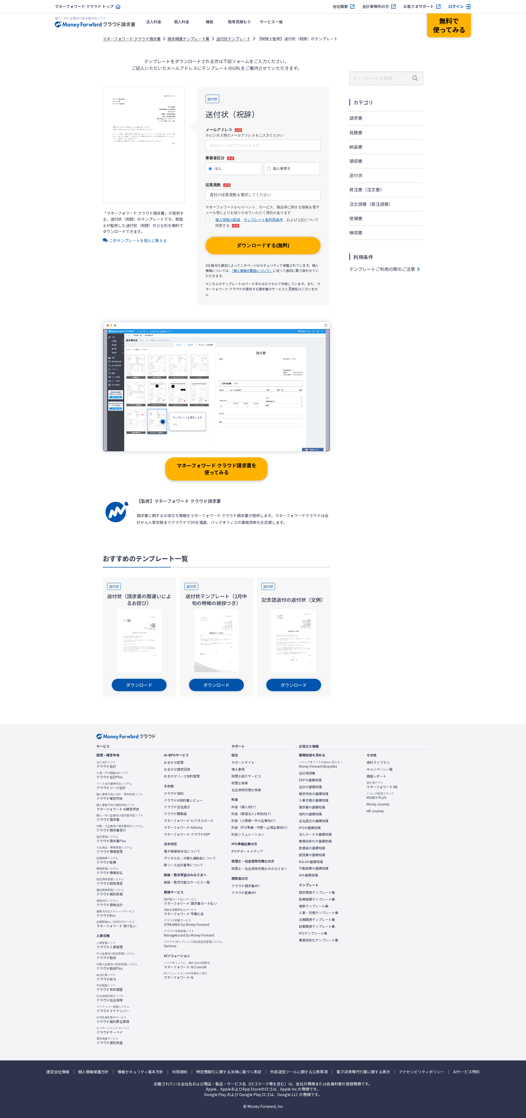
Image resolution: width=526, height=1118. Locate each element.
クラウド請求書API (245, 886)
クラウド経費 (107, 860)
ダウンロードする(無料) (263, 245)
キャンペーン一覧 (380, 769)
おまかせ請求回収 (177, 769)
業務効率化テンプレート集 (318, 940)
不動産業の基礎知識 (313, 868)
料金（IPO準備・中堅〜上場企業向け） (260, 827)
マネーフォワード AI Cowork (187, 965)
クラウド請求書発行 (119, 828)
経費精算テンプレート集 (317, 899)
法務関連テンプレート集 (317, 919)
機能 (209, 21)
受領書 (355, 218)
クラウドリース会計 (114, 786)
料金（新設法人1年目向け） (252, 813)
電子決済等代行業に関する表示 (363, 1071)
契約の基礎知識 (310, 814)
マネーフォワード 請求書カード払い (190, 901)
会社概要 (340, 6)
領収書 (355, 161)
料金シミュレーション (247, 834)
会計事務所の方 (375, 6)
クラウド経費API (243, 892)
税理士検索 (239, 783)
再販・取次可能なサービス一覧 (187, 882)
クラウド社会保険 (110, 998)
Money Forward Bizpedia (321, 764)
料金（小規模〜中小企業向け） (254, 820)
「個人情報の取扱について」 (252, 270)
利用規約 (179, 1071)
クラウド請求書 (119, 817)
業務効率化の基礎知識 (315, 841)
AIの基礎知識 (308, 875)
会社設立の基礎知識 (313, 821)
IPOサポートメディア (247, 851)
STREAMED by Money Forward (186, 922)
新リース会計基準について (183, 865)
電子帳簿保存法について (182, 851)
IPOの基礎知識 (310, 827)
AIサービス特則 (466, 1071)
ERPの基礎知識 (310, 780)
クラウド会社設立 (177, 807)
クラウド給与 (106, 977)
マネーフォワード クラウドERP (187, 834)
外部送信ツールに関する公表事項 (299, 1071)
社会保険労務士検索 (246, 790)
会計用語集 (307, 773)
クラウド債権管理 (114, 849)
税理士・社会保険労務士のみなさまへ (259, 868)
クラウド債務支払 (109, 871)
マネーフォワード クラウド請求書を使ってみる (216, 469)
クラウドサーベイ (112, 1030)
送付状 (355, 175)
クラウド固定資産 (110, 881)
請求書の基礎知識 (312, 807)
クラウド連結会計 (109, 903)
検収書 (355, 232)
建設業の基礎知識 (312, 855)
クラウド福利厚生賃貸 (112, 1019)
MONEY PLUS (380, 795)
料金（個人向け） (244, 807)
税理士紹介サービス (246, 776)
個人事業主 (282, 168)
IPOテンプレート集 (313, 933)
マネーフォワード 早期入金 (184, 912)
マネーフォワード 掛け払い (116, 924)
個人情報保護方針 (93, 1071)
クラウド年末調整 (109, 987)
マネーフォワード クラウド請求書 (132, 38)
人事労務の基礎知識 (313, 800)
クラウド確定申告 (119, 796)
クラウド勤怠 (115, 956)
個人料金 (181, 21)
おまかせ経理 (174, 762)
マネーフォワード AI (185, 975)
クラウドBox (115, 913)
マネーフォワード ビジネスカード (189, 820)
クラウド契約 (174, 793)
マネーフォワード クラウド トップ (84, 6)
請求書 (355, 118)
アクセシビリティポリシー (421, 1071)
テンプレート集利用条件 (263, 220)
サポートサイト (243, 762)
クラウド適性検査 (109, 1041)
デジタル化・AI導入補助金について (190, 858)
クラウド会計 (106, 764)
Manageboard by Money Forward (189, 933)
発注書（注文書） (366, 189)
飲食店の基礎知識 (312, 848)
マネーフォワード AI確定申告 (117, 807)
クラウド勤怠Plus (117, 966)
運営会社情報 (57, 1071)
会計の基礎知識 (310, 787)
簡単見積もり (239, 21)
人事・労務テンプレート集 (318, 912)
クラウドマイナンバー (112, 1009)
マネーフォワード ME (382, 785)
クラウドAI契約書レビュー (183, 800)
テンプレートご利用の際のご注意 (382, 269)
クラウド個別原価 (110, 892)
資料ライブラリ (378, 762)
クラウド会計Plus (112, 775)
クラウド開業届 (175, 813)
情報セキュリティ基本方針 (140, 1071)
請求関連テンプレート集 (188, 38)
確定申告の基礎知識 (313, 793)
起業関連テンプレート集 (317, 926)
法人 (218, 168)
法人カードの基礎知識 (315, 834)
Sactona (193, 944)
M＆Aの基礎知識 (311, 861)
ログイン (456, 6)
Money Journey (378, 804)
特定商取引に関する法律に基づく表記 (228, 1071)
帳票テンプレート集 (313, 906)
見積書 (355, 132)
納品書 (355, 146)
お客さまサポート (418, 6)
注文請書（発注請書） (371, 204)
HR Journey (375, 811)
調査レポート (376, 776)
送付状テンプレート (233, 38)
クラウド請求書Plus (111, 839)
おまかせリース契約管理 (182, 776)
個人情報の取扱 (227, 220)
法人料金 (153, 21)
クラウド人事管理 (109, 945)
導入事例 (238, 769)
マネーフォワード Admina (183, 827)
